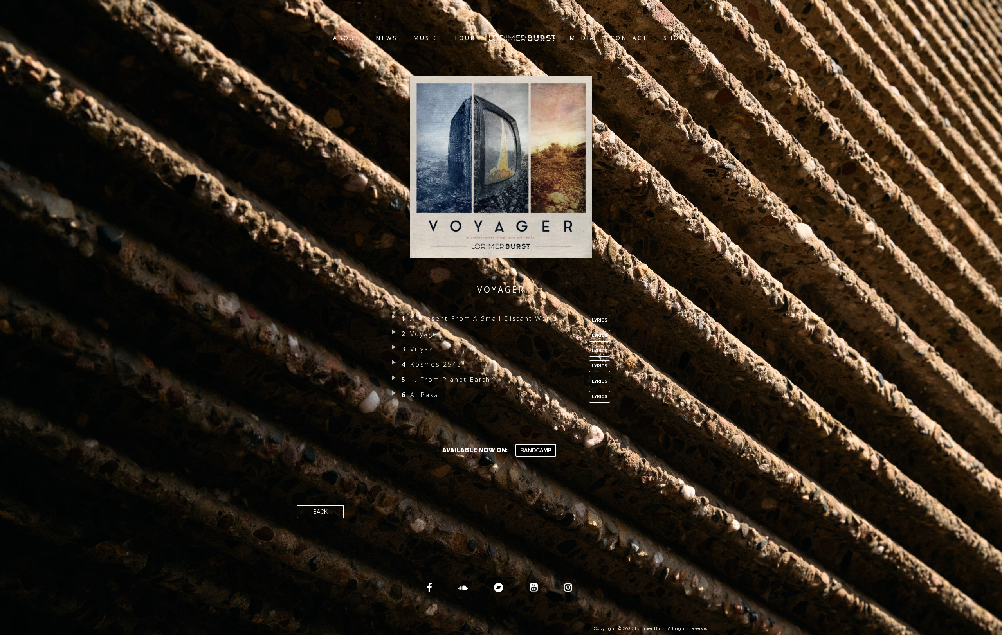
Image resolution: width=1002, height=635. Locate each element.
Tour (465, 37)
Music (425, 37)
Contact (629, 37)
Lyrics (599, 320)
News (387, 37)
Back (320, 512)
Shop (674, 37)
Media (582, 37)
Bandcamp (535, 450)
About (346, 37)
